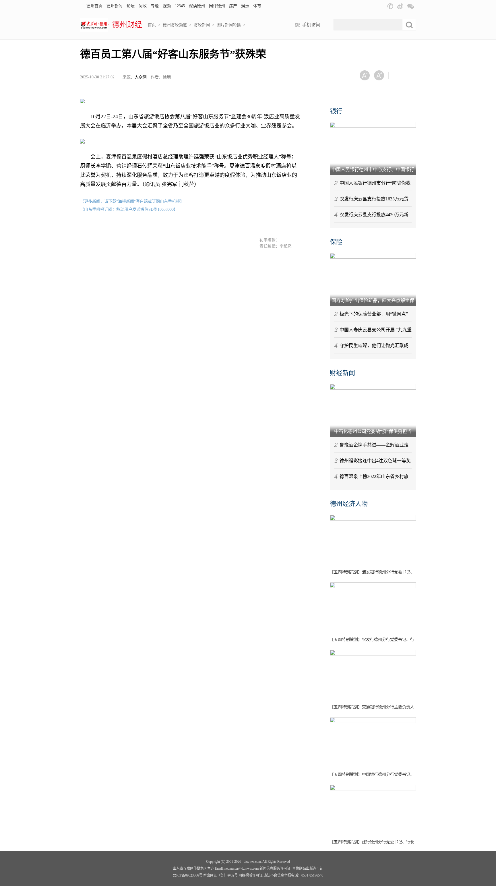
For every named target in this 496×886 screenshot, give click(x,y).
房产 (233, 6)
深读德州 (197, 6)
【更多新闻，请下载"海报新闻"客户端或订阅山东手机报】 (132, 201)
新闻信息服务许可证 (274, 868)
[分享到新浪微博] (367, 85)
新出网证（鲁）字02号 (220, 875)
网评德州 (217, 6)
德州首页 (94, 6)
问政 (143, 6)
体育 (257, 6)
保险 (336, 241)
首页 (152, 25)
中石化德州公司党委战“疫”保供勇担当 (373, 431)
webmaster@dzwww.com (241, 868)
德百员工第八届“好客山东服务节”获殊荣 (173, 54)
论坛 (131, 6)
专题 (155, 6)
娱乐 (245, 6)
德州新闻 (114, 6)
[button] (390, 6)
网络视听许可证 (251, 875)
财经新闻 (202, 25)
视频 (167, 6)
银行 (336, 111)
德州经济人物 (349, 503)
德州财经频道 (175, 25)
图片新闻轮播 (229, 25)
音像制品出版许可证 (307, 868)
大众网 (141, 77)
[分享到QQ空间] (381, 85)
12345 (180, 6)
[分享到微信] (400, 75)
